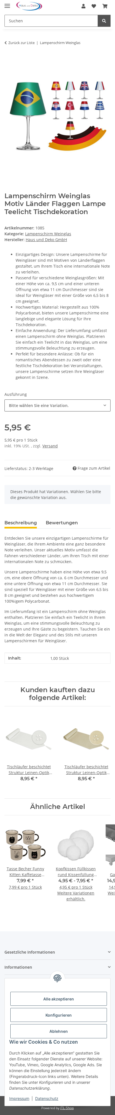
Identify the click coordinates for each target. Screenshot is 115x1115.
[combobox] (57, 405)
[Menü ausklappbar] (7, 3)
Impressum (19, 1098)
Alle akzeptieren (58, 999)
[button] (83, 6)
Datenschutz (46, 1098)
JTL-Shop (67, 1108)
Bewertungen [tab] (62, 522)
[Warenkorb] (105, 6)
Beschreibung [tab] (20, 522)
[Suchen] (104, 21)
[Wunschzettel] (93, 6)
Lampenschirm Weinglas (48, 233)
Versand (50, 446)
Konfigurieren (58, 1015)
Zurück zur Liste (21, 42)
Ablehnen (58, 1031)
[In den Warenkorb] (8, 60)
